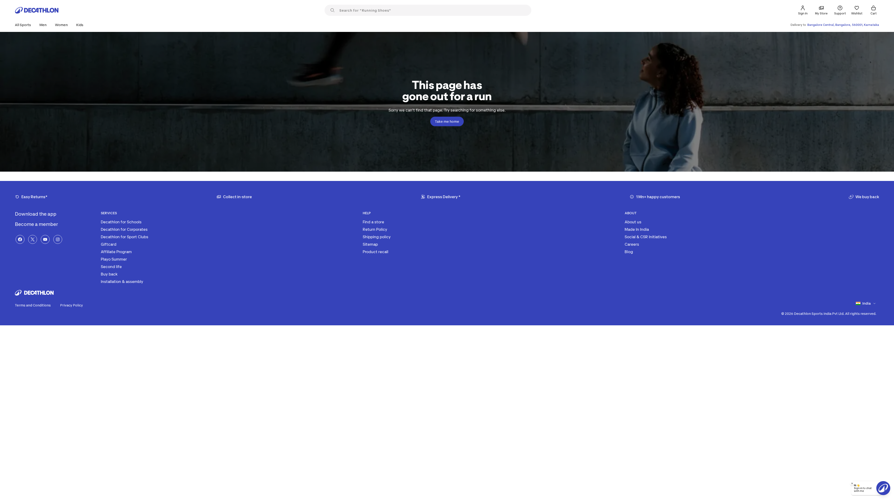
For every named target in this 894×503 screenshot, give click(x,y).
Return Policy (375, 229)
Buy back (109, 274)
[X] (32, 239)
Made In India (637, 229)
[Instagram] (57, 239)
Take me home (447, 121)
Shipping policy (377, 237)
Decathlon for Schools (121, 222)
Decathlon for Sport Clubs (124, 237)
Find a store (373, 222)
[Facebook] (20, 239)
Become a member (37, 224)
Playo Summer (114, 259)
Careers (632, 244)
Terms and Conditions (33, 305)
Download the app (36, 214)
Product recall (375, 251)
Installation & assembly (122, 281)
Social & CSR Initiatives (646, 237)
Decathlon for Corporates (124, 229)
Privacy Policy (71, 305)
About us (633, 222)
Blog (629, 251)
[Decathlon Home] (37, 10)
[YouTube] (45, 239)
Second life (111, 266)
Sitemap (370, 244)
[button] (24, 24)
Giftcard (108, 244)
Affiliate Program (116, 251)
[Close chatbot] (852, 483)
